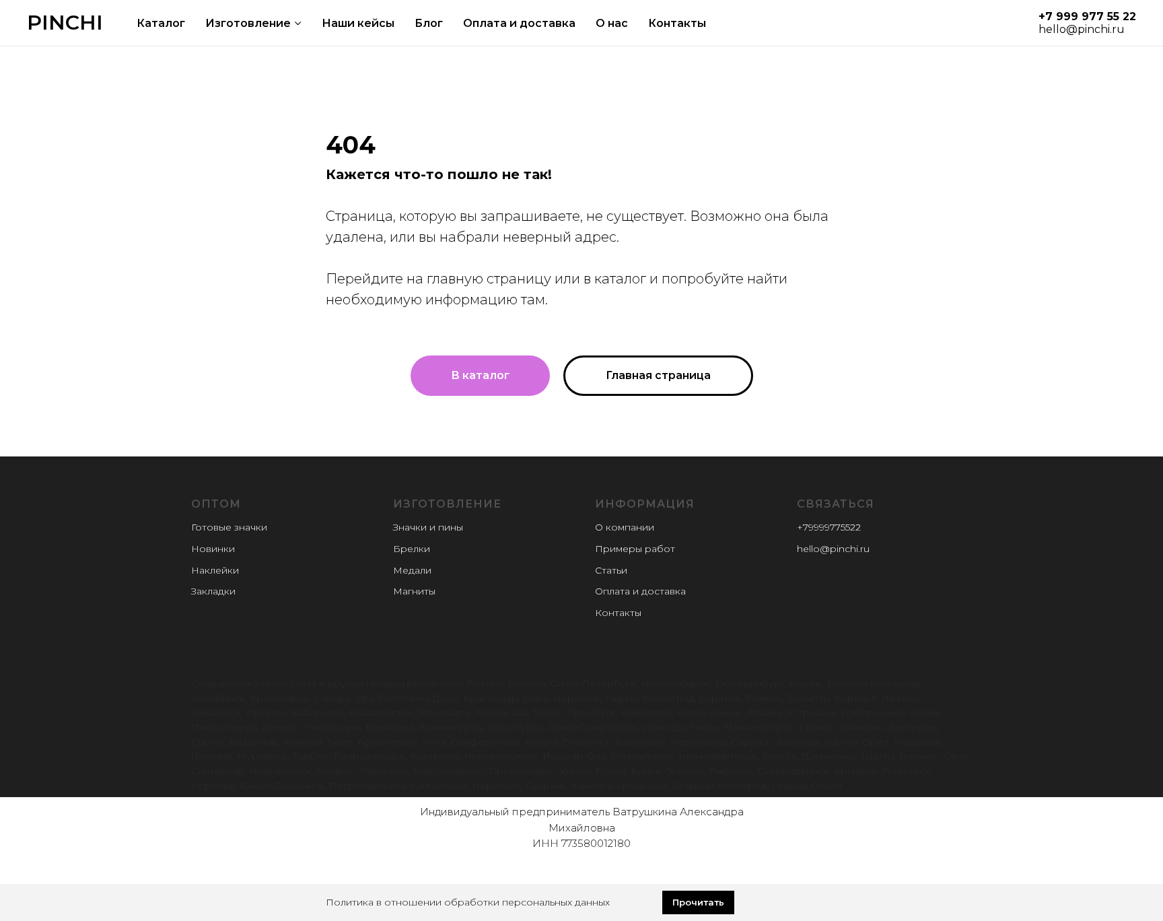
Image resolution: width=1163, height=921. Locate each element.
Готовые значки (229, 527)
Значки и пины (428, 527)
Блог (429, 23)
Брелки (411, 549)
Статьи (611, 570)
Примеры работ (635, 549)
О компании (624, 527)
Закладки (213, 591)
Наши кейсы (358, 23)
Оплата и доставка (519, 23)
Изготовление (248, 23)
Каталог (161, 23)
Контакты (677, 23)
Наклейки (215, 570)
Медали (412, 570)
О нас (612, 23)
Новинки (213, 549)
